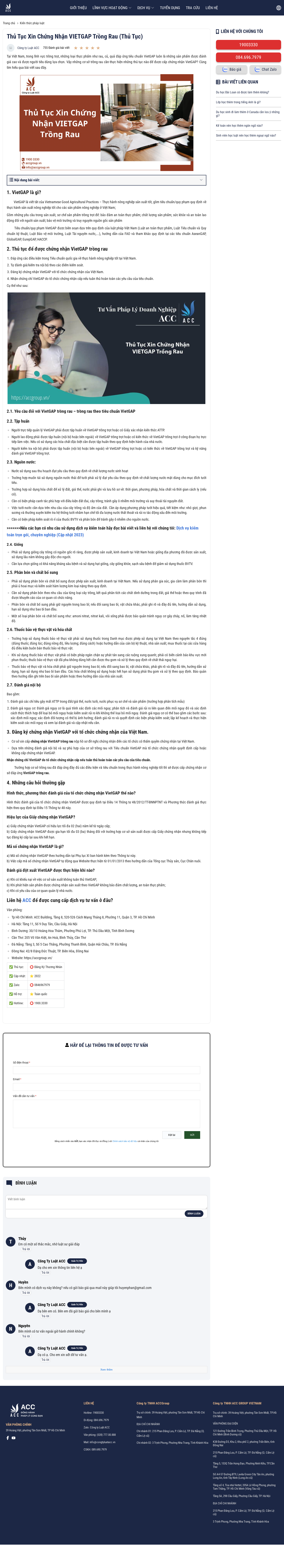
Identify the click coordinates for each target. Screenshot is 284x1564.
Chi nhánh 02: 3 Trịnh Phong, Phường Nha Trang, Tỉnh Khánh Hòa (172, 1442)
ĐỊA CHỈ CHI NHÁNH (148, 1424)
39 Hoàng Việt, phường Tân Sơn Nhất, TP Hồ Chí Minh (35, 1430)
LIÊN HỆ (212, 7)
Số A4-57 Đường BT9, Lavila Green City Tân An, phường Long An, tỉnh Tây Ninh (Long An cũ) (243, 1476)
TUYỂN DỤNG (170, 7)
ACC (26, 900)
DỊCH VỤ (143, 7)
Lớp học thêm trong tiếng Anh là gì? (238, 102)
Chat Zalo (269, 69)
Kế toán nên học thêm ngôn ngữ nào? (239, 125)
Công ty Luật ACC (28, 48)
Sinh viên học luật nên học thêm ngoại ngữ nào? (246, 135)
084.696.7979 (248, 57)
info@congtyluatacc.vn (102, 1442)
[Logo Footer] (25, 1411)
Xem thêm (106, 1369)
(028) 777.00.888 (106, 1435)
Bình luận (194, 1213)
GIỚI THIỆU (78, 7)
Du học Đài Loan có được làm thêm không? (242, 92)
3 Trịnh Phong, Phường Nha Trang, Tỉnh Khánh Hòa (241, 1521)
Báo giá (235, 69)
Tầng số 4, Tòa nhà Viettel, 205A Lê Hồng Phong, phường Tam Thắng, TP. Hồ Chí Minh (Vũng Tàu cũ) (244, 1486)
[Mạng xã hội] (8, 1439)
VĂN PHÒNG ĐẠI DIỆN (225, 1423)
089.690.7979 (99, 1449)
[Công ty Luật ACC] (8, 8)
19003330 (248, 44)
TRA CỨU (193, 7)
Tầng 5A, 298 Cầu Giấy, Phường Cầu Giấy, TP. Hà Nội (241, 1496)
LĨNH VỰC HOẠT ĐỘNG (110, 7)
